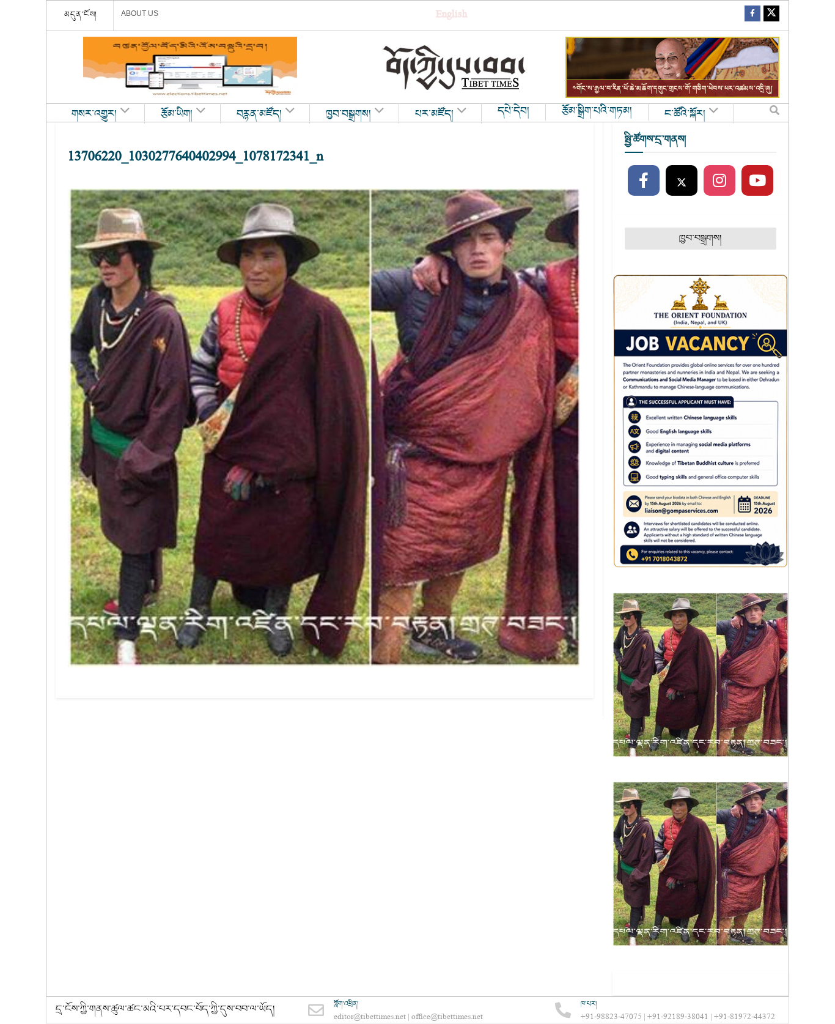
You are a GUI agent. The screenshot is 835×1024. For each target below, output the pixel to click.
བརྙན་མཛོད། (259, 114)
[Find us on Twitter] (771, 16)
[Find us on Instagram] (719, 181)
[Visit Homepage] (455, 67)
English (451, 15)
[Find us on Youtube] (757, 181)
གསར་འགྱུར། (94, 114)
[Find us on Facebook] (752, 16)
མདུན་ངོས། (80, 15)
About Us (139, 13)
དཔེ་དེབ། (513, 111)
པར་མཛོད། (434, 114)
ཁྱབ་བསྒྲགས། (348, 114)
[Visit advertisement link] (190, 67)
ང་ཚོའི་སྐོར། (684, 114)
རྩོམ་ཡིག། (177, 114)
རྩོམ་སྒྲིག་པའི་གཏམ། (597, 111)
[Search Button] (774, 113)
